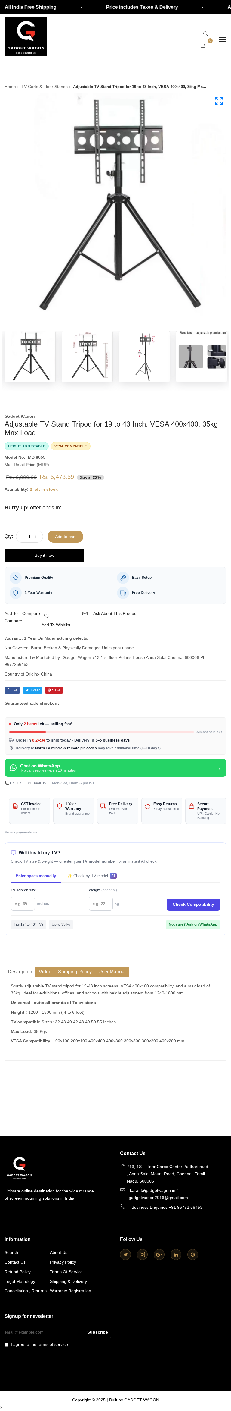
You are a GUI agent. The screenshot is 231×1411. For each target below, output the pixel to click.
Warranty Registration (70, 1290)
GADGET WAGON (141, 1399)
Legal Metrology (20, 1281)
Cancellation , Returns (26, 1290)
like (14, 690)
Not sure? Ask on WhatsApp (193, 924)
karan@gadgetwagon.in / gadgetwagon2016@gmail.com (158, 1194)
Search (11, 1252)
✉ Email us (37, 783)
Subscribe (97, 1332)
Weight (103, 890)
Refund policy (18, 1271)
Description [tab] (20, 971)
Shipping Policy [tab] (75, 971)
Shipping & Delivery (68, 1281)
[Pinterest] (192, 1254)
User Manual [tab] (112, 971)
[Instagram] (142, 1254)
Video (45, 971)
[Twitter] (125, 1254)
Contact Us (15, 1262)
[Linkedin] (176, 1254)
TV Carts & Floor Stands (44, 86)
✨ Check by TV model (91, 876)
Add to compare (13, 617)
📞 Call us (13, 783)
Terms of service (66, 1271)
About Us (58, 1252)
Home (10, 86)
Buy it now (44, 555)
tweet (35, 690)
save (56, 690)
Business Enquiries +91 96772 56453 (166, 1207)
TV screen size (23, 890)
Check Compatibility (193, 904)
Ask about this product (115, 613)
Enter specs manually (36, 876)
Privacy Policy (63, 1262)
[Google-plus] (159, 1254)
